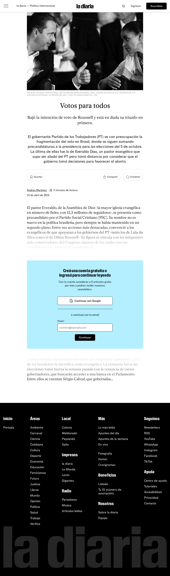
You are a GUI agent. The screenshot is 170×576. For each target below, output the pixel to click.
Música (66, 505)
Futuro (34, 478)
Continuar (85, 337)
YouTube (149, 439)
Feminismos (38, 473)
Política (35, 507)
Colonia (67, 427)
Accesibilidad (153, 492)
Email (61, 321)
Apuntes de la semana (113, 439)
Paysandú (68, 439)
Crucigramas (106, 465)
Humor (102, 459)
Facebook (150, 456)
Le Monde (68, 469)
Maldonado (69, 433)
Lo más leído (106, 427)
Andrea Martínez (37, 190)
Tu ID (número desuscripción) (109, 491)
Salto (65, 444)
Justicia (35, 484)
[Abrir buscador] (123, 6)
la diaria (21, 5)
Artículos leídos (72, 511)
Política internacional (42, 5)
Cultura (35, 450)
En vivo (103, 444)
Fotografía (105, 453)
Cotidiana (36, 444)
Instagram (151, 450)
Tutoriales (150, 486)
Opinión (35, 501)
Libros (34, 490)
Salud (34, 512)
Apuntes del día (108, 433)
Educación (37, 467)
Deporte (35, 456)
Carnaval (36, 433)
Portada (8, 427)
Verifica (35, 524)
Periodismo (69, 500)
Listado (103, 484)
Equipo (102, 518)
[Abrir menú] (6, 6)
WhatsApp (151, 444)
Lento (65, 475)
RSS (147, 433)
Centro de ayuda (155, 481)
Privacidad (151, 498)
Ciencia (35, 439)
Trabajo (35, 518)
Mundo (35, 495)
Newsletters (152, 427)
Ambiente (36, 427)
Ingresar (136, 5)
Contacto (150, 503)
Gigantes (68, 481)
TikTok (148, 461)
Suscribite (156, 6)
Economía (36, 461)
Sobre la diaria (108, 512)
